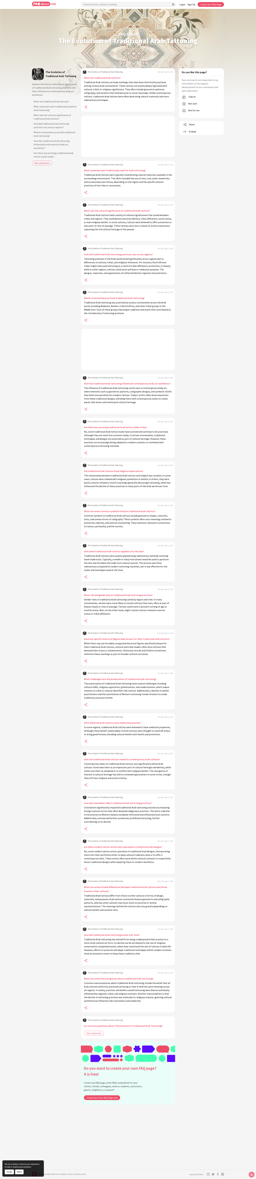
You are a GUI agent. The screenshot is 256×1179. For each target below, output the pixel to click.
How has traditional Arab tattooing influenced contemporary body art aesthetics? (52, 144)
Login (182, 4)
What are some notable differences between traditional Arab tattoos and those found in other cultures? (125, 889)
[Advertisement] (128, 136)
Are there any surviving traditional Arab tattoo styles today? (53, 155)
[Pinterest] (222, 1174)
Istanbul (77, 1174)
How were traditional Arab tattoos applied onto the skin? (114, 551)
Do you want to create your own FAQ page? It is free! (120, 1071)
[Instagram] (208, 1174)
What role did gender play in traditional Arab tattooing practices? (118, 595)
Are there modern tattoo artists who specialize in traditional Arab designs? (123, 846)
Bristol (63, 1174)
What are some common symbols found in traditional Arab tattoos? (119, 511)
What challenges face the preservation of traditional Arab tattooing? (120, 679)
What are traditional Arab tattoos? (51, 101)
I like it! (192, 96)
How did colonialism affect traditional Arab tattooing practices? (118, 803)
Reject (19, 1172)
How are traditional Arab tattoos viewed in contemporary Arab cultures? (122, 759)
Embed (192, 131)
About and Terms (196, 1174)
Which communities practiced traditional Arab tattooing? (54, 134)
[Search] (173, 4)
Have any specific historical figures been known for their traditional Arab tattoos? (127, 638)
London (70, 1174)
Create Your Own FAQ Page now (102, 1097)
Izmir (84, 1174)
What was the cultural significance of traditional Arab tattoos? (52, 117)
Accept (9, 1172)
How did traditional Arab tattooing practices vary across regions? (51, 125)
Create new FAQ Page (210, 4)
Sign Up (191, 4)
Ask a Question (42, 162)
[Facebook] (217, 1174)
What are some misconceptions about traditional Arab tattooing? (118, 978)
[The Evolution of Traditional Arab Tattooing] (38, 74)
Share (192, 124)
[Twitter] (213, 1174)
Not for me (193, 110)
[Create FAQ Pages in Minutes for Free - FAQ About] (44, 4)
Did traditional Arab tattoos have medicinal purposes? (112, 722)
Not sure (192, 103)
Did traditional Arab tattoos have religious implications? (113, 471)
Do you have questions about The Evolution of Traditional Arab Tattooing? (123, 1025)
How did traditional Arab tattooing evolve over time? (112, 934)
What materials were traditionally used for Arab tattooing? (55, 108)
